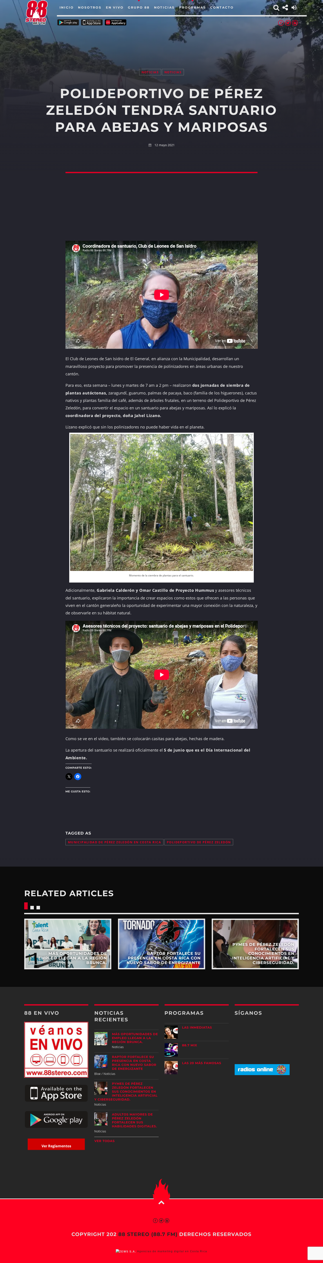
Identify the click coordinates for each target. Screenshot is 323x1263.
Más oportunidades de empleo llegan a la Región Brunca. (135, 1038)
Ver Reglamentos (56, 1146)
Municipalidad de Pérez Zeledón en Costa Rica (114, 842)
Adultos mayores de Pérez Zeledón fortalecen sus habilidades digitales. (134, 1120)
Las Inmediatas (197, 1027)
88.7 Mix (189, 1045)
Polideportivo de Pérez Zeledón (199, 842)
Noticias (150, 72)
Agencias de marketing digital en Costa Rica (172, 1251)
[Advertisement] (161, 42)
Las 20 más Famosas (201, 1063)
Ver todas (104, 1141)
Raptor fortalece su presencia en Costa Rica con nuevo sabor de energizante (134, 1063)
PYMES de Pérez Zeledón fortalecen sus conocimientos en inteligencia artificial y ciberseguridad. (126, 1091)
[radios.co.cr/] (262, 1074)
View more (67, 944)
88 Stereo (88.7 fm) (148, 1234)
